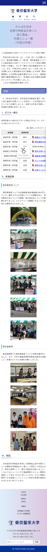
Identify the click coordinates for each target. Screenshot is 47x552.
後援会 (23, 506)
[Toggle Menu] (44, 3)
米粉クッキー (40, 170)
